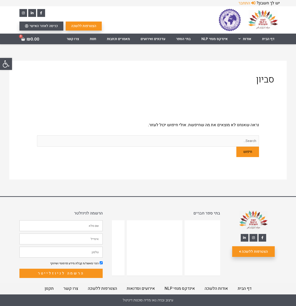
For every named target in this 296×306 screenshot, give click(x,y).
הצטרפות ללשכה (102, 288)
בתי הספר (183, 38)
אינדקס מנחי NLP (214, 38)
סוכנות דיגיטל (133, 300)
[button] (6, 64)
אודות (247, 38)
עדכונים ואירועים (153, 38)
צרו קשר (73, 38)
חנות (93, 38)
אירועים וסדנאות (141, 288)
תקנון (49, 288)
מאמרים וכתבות (118, 38)
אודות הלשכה (216, 288)
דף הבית (268, 38)
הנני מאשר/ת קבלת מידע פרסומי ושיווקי (74, 263)
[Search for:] (148, 141)
